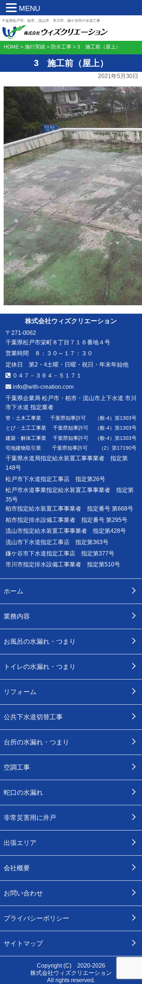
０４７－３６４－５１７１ (46, 375)
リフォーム (20, 692)
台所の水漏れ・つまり (36, 742)
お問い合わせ (23, 893)
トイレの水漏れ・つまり (40, 666)
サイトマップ (23, 943)
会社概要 (17, 868)
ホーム (13, 591)
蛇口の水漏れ (23, 792)
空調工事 (17, 767)
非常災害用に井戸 (30, 817)
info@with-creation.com (42, 387)
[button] (12, 8)
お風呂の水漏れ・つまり (40, 641)
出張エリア (20, 843)
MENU (29, 8)
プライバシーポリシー (36, 918)
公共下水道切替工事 (33, 717)
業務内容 (17, 616)
